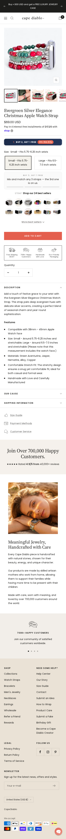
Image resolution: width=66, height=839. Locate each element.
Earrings (8, 704)
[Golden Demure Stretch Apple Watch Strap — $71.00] (38, 212)
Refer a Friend (12, 716)
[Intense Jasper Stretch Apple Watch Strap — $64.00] (57, 212)
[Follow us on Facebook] (40, 752)
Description (12, 287)
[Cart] (60, 18)
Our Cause (11, 393)
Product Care (44, 710)
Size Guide (16, 415)
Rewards (9, 722)
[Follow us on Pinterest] (55, 752)
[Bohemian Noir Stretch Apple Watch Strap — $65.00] (19, 202)
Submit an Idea (45, 698)
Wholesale (10, 710)
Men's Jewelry (12, 692)
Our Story (42, 680)
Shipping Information (18, 403)
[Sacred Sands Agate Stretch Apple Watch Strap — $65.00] (28, 212)
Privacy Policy (12, 748)
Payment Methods (21, 423)
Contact (41, 692)
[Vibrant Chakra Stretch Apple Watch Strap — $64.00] (47, 212)
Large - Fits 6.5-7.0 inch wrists (48, 162)
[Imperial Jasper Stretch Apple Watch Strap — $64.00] (19, 212)
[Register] (54, 786)
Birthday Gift (43, 722)
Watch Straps (12, 680)
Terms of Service (14, 761)
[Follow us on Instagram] (48, 752)
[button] (58, 831)
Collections (10, 673)
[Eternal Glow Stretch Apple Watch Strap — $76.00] (9, 212)
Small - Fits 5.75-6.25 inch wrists (18, 162)
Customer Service (20, 431)
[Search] (12, 18)
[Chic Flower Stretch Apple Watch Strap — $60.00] (57, 202)
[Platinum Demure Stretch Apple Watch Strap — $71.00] (9, 202)
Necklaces (10, 698)
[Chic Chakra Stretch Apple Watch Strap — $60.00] (38, 202)
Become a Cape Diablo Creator (46, 731)
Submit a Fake (44, 716)
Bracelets (9, 686)
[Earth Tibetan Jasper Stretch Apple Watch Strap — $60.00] (47, 202)
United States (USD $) (17, 799)
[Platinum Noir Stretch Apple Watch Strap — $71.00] (28, 202)
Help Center (43, 673)
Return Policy (11, 755)
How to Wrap (43, 704)
